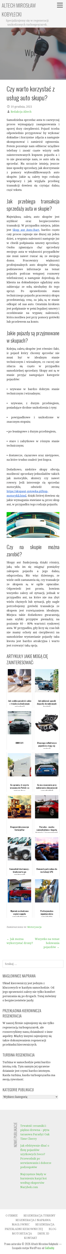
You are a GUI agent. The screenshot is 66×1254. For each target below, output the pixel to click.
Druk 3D (43, 1233)
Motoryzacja (34, 927)
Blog (52, 1229)
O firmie (12, 1215)
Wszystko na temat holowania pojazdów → (47, 943)
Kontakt (30, 1238)
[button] (61, 5)
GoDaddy (49, 1248)
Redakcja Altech (21, 111)
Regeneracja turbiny (39, 1215)
